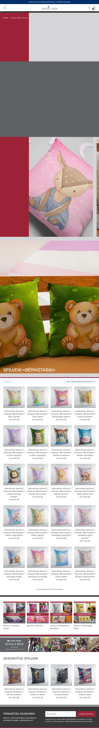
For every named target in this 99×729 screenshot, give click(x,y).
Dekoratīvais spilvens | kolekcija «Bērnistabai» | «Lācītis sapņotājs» (37, 452)
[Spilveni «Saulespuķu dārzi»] (85, 612)
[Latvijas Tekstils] (49, 8)
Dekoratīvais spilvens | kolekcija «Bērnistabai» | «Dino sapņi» (37, 414)
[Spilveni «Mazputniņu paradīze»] (61, 612)
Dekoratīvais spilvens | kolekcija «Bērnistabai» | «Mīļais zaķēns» (37, 532)
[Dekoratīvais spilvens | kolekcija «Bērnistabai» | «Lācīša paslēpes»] (85, 397)
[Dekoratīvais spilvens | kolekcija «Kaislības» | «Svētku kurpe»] (85, 675)
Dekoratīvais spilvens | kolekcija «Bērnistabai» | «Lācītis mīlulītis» (14, 452)
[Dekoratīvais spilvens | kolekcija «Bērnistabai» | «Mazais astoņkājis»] (85, 436)
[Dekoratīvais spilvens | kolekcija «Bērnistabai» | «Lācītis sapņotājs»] (38, 436)
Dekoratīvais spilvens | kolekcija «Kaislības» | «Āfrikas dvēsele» (14, 692)
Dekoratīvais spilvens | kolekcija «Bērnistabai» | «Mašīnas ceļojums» (61, 452)
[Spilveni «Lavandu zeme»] (14, 612)
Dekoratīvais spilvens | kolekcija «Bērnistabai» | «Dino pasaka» (14, 414)
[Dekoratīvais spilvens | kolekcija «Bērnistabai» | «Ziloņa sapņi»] (61, 557)
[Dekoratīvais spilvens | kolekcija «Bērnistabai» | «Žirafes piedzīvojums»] (85, 557)
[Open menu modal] (4, 7)
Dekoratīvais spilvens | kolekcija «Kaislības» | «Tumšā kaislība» (61, 692)
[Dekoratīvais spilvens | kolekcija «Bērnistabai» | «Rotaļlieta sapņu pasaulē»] (85, 516)
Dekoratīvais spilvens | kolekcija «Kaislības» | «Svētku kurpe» (85, 692)
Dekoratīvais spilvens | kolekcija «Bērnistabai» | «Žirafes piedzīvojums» (84, 574)
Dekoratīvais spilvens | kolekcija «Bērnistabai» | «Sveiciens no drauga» (37, 574)
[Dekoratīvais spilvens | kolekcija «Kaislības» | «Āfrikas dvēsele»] (14, 675)
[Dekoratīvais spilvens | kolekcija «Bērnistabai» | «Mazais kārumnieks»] (38, 474)
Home (5, 18)
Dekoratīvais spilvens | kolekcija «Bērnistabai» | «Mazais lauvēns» (61, 491)
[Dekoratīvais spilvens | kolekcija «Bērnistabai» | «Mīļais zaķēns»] (38, 516)
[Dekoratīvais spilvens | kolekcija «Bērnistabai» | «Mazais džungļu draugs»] (14, 474)
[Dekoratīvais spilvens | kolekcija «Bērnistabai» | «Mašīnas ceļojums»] (61, 436)
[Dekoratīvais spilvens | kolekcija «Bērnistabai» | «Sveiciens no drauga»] (38, 557)
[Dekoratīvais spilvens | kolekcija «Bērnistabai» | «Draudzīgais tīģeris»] (61, 397)
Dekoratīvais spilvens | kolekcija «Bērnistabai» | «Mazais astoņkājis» (84, 452)
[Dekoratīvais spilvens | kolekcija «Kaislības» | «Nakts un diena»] (38, 675)
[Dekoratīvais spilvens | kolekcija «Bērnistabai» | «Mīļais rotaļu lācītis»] (14, 516)
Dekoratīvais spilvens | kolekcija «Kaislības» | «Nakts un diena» (37, 692)
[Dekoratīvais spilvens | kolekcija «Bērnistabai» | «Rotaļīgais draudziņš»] (61, 516)
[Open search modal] (89, 7)
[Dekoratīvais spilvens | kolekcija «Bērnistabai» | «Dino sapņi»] (38, 397)
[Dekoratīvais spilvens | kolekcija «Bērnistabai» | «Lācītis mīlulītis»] (14, 436)
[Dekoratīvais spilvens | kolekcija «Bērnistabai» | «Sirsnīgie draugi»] (14, 557)
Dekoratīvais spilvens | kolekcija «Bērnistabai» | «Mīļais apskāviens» (84, 491)
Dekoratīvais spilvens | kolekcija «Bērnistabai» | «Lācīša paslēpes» (84, 414)
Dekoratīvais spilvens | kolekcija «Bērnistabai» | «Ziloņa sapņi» (61, 574)
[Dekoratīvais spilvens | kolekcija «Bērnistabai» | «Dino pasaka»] (14, 397)
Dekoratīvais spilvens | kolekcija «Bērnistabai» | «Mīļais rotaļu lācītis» (14, 532)
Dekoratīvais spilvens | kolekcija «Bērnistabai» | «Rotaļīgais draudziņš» (61, 532)
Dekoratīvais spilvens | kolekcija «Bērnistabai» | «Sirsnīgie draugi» (14, 574)
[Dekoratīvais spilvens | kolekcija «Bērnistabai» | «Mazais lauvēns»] (61, 474)
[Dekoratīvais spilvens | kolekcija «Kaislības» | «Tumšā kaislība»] (61, 675)
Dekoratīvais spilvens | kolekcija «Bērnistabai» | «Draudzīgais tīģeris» (61, 414)
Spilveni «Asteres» (35, 626)
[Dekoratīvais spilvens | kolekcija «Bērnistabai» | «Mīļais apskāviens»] (85, 474)
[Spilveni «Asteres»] (38, 612)
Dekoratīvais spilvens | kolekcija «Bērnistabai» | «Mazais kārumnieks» (37, 491)
